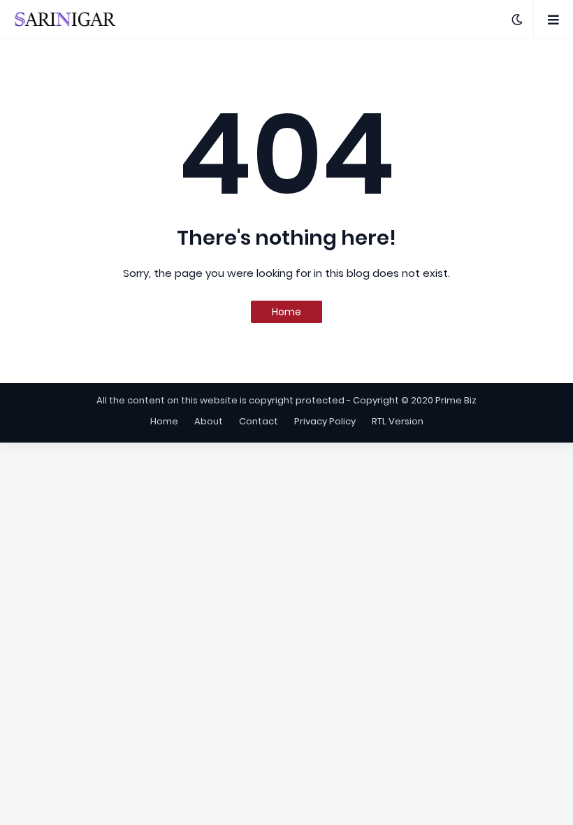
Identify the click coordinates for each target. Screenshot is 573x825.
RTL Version (397, 421)
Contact (258, 421)
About (208, 421)
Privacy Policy (325, 421)
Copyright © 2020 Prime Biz (415, 400)
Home (286, 312)
